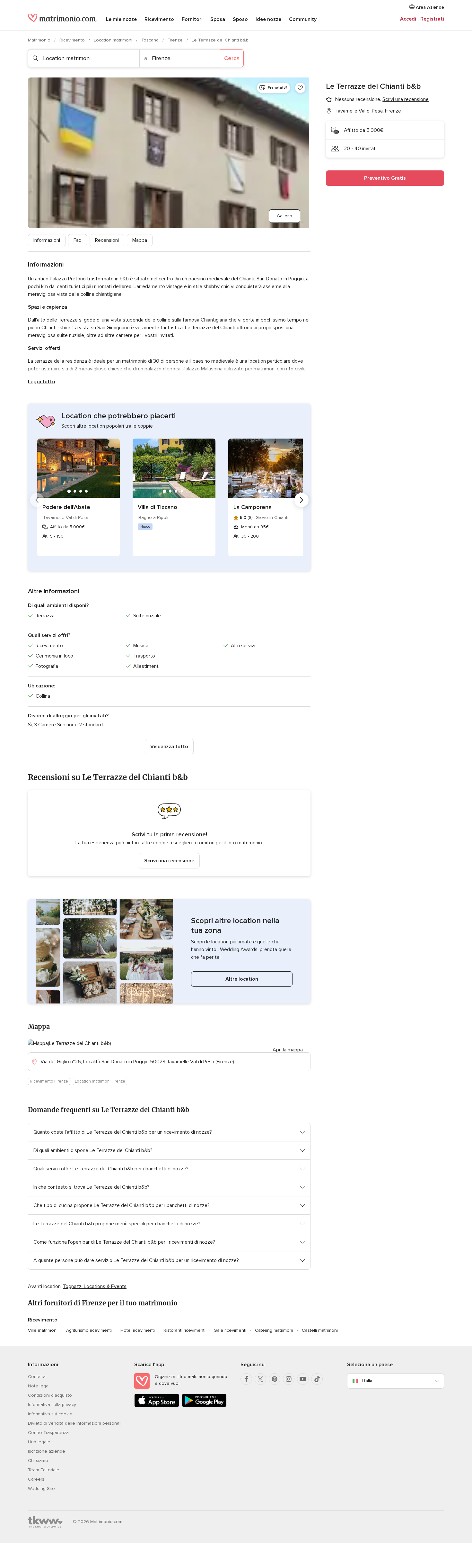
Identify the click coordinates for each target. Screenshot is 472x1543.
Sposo (240, 19)
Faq (78, 240)
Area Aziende (429, 7)
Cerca (232, 58)
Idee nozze (268, 19)
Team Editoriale (43, 1470)
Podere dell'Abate (66, 507)
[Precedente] (37, 500)
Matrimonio (40, 40)
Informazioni (46, 240)
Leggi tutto (41, 381)
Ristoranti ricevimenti (184, 1330)
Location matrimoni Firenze (100, 1081)
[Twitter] (260, 1379)
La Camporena (252, 507)
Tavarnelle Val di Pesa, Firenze (368, 111)
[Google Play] (204, 1405)
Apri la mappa (288, 1050)
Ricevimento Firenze (49, 1081)
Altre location (241, 979)
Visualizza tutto (169, 746)
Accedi (408, 19)
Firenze (176, 40)
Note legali (39, 1386)
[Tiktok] (317, 1379)
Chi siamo (38, 1460)
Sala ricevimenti (230, 1330)
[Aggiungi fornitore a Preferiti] (300, 88)
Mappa (139, 240)
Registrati (432, 19)
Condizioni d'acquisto (50, 1395)
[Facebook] (246, 1379)
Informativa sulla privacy (52, 1404)
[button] (169, 833)
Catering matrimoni (274, 1330)
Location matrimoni (114, 40)
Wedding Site (41, 1488)
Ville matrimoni (42, 1330)
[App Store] (156, 1405)
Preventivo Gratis (385, 178)
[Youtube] (303, 1379)
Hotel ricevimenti (137, 1330)
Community (303, 19)
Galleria (284, 216)
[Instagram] (288, 1379)
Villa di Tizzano (157, 507)
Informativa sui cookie (50, 1414)
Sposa (217, 19)
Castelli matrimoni (320, 1330)
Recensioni (107, 240)
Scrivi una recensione (169, 861)
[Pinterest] (274, 1379)
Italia (367, 1381)
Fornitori (192, 19)
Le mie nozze (121, 19)
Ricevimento (159, 19)
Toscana (150, 40)
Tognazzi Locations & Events (95, 1286)
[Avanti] (301, 500)
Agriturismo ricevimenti (89, 1330)
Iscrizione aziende (46, 1451)
